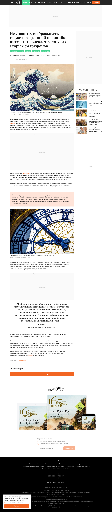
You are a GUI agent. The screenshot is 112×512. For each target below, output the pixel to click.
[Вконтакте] (53, 460)
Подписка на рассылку (44, 439)
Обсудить (24, 60)
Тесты (33, 2)
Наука (82, 2)
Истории (75, 2)
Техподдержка (66, 468)
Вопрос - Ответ (52, 2)
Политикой (43, 443)
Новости (26, 2)
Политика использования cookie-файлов (78, 466)
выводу (12, 123)
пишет (30, 355)
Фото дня (41, 2)
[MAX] (48, 460)
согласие (44, 441)
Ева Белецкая (22, 360)
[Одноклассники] (58, 460)
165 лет (96, 2)
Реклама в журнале (77, 464)
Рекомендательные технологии (51, 468)
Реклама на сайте (64, 464)
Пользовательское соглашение (55, 466)
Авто (89, 2)
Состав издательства (51, 464)
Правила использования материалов (33, 466)
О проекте (32, 464)
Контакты (40, 464)
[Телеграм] (63, 460)
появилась (26, 173)
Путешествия (65, 2)
